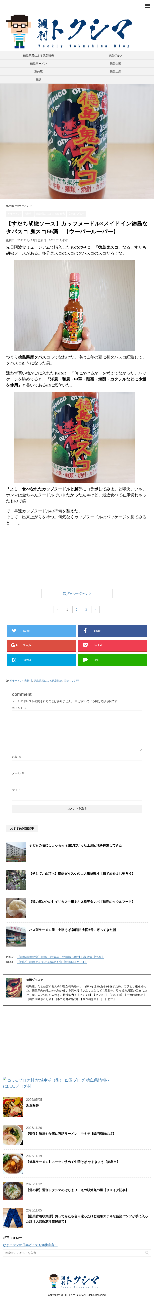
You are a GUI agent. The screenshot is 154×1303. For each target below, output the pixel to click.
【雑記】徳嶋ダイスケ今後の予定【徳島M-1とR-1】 (52, 962)
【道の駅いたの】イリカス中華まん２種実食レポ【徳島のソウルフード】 (82, 901)
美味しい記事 (72, 680)
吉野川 (28, 680)
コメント (19, 708)
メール (18, 773)
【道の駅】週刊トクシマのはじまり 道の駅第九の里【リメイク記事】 (77, 1190)
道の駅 (38, 71)
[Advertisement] (77, 558)
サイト (16, 789)
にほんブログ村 (17, 1086)
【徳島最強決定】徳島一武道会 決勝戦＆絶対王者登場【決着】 (60, 957)
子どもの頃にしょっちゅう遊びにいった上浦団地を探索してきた (75, 845)
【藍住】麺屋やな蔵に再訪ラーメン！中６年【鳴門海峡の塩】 (71, 1133)
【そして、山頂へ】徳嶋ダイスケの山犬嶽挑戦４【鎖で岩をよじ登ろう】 (82, 873)
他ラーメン (16, 680)
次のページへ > (77, 593)
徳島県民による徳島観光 (38, 55)
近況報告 (32, 1105)
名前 (16, 757)
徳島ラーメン (38, 63)
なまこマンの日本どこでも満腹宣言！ (30, 1245)
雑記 (38, 79)
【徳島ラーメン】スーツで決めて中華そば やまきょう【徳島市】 (73, 1162)
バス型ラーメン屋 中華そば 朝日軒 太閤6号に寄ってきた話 (72, 930)
